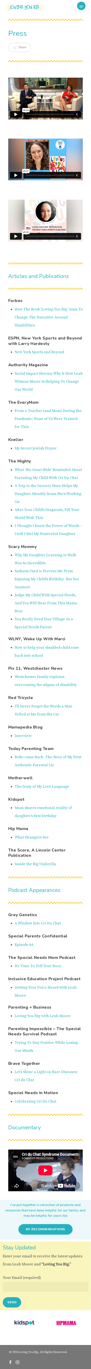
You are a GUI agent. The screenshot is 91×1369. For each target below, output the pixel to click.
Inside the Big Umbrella (35, 864)
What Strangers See (32, 837)
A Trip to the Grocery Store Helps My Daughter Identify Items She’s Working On (48, 493)
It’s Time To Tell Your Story (38, 966)
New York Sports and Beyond (39, 352)
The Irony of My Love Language (42, 786)
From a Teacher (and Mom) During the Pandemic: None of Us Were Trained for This (48, 418)
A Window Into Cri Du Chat (38, 923)
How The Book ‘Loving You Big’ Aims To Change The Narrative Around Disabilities (49, 317)
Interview (23, 735)
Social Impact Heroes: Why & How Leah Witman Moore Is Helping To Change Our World (49, 381)
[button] (81, 7)
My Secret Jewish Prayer (36, 448)
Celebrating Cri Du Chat (35, 1101)
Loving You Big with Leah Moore (43, 1015)
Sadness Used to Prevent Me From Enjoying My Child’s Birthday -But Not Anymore (47, 579)
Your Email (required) (22, 1277)
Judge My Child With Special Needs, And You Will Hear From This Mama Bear (46, 603)
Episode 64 (24, 944)
